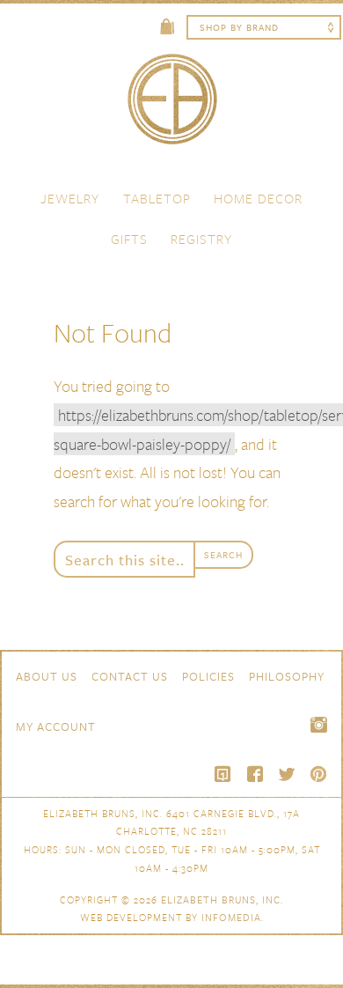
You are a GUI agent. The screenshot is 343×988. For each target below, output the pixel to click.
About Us (46, 676)
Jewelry (69, 198)
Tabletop (157, 198)
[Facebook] (255, 774)
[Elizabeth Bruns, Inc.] (171, 107)
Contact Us (129, 676)
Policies (208, 676)
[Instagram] (318, 725)
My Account (56, 726)
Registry (201, 238)
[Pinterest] (318, 774)
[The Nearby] (223, 774)
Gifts (129, 238)
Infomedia (231, 917)
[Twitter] (287, 774)
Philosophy (287, 676)
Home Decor (258, 198)
